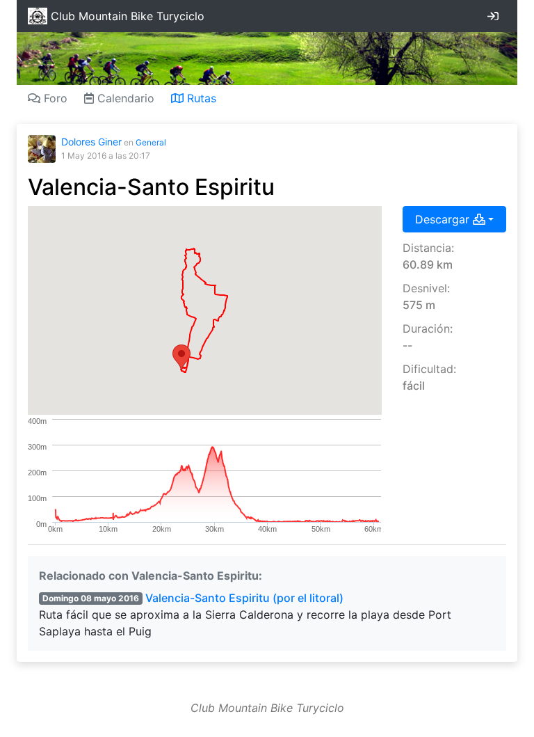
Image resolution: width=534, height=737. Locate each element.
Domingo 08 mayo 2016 (90, 598)
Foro (53, 98)
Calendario (124, 98)
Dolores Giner (91, 142)
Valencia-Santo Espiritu (151, 186)
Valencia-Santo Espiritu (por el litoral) (244, 598)
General (151, 142)
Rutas (200, 98)
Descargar (444, 219)
